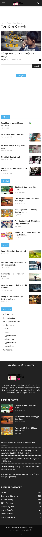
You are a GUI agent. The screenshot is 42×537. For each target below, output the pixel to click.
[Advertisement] (21, 13)
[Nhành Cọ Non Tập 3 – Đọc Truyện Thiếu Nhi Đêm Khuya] (7, 235)
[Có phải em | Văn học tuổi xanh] (35, 137)
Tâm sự (5, 328)
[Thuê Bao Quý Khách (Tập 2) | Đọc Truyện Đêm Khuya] (7, 224)
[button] (38, 3)
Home (3, 23)
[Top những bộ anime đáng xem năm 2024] (35, 126)
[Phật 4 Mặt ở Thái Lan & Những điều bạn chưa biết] (7, 213)
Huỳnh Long (5, 60)
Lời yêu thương (8, 325)
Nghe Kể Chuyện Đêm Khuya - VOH (21, 365)
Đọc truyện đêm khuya (11, 321)
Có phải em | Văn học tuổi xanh (12, 134)
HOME (8, 527)
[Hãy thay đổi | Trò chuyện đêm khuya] (35, 277)
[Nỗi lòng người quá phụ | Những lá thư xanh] (35, 171)
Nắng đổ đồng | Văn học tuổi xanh (13, 251)
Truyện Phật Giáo (9, 336)
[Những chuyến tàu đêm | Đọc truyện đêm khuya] (35, 299)
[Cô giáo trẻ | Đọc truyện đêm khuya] (7, 190)
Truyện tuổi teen (9, 346)
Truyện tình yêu (8, 339)
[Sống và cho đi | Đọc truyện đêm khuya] (21, 41)
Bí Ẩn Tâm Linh (8, 314)
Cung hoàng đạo (9, 318)
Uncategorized (8, 350)
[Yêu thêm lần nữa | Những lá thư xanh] (35, 149)
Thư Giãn (6, 332)
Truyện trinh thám (9, 343)
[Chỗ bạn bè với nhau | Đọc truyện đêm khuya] (7, 201)
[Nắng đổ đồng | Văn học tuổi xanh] (35, 254)
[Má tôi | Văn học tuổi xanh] (35, 160)
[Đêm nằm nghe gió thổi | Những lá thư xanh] (35, 288)
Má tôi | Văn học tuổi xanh (10, 157)
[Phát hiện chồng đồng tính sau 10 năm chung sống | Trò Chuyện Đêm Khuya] (35, 265)
